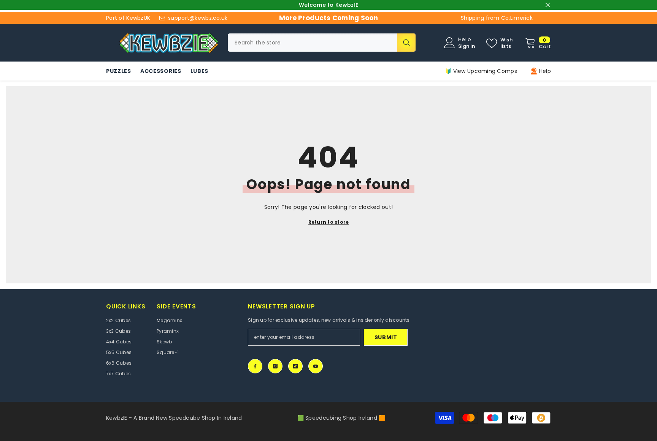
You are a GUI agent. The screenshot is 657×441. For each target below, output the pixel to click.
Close (547, 5)
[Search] (322, 42)
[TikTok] (295, 366)
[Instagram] (275, 366)
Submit (386, 337)
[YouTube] (315, 366)
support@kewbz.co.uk (197, 18)
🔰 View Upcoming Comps (481, 71)
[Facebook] (255, 366)
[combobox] (312, 42)
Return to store (328, 222)
